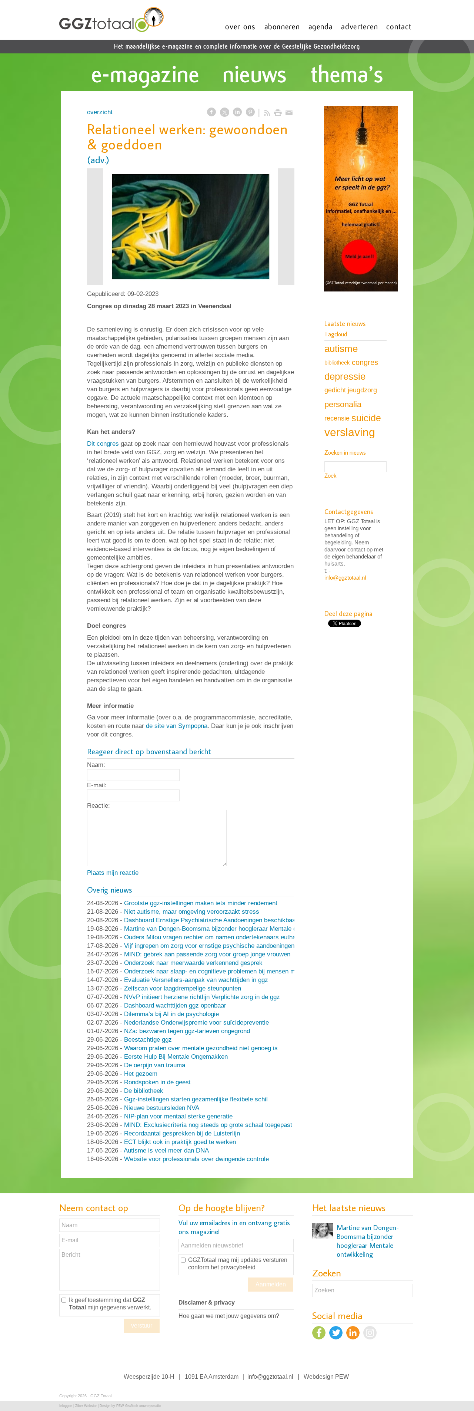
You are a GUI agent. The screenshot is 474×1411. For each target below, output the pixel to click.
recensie (337, 418)
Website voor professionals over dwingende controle (196, 1159)
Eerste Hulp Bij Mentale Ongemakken (176, 1056)
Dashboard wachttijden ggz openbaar (175, 1005)
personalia (342, 404)
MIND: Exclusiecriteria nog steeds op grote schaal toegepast (208, 1124)
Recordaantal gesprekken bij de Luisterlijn (182, 1133)
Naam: (96, 764)
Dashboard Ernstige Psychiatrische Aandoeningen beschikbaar (211, 920)
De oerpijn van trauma (154, 1065)
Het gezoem (140, 1073)
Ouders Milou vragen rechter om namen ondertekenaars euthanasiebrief (223, 937)
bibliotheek (337, 362)
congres (365, 362)
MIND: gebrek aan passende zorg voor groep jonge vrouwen (207, 954)
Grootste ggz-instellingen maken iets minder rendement (200, 903)
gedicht (335, 390)
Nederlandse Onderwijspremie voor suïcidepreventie (196, 1022)
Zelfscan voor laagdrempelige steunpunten (182, 988)
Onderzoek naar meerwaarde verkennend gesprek (193, 962)
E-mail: (97, 785)
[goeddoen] (190, 226)
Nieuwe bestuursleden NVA (161, 1107)
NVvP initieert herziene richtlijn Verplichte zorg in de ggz (202, 996)
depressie (344, 376)
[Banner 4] (361, 199)
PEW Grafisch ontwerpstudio (138, 1406)
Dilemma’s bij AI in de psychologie (171, 1014)
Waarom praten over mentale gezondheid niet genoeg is (201, 1048)
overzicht (100, 112)
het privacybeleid (233, 1267)
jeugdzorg (362, 390)
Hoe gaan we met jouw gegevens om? (228, 1316)
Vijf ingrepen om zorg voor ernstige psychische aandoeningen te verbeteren (228, 945)
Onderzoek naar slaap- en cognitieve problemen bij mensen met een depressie (232, 971)
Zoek (330, 475)
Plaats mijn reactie (112, 872)
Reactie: (98, 805)
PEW (342, 1377)
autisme (341, 348)
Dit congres (103, 443)
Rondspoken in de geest (157, 1082)
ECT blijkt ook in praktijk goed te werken (180, 1141)
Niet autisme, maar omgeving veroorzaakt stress (191, 911)
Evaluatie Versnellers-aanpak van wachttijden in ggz (196, 979)
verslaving (349, 432)
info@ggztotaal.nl (345, 577)
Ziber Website (86, 1406)
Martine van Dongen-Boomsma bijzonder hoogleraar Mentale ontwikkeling (225, 928)
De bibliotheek (143, 1090)
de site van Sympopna (176, 725)
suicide (366, 418)
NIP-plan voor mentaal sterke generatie (178, 1116)
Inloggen (65, 1406)
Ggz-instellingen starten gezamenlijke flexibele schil (196, 1099)
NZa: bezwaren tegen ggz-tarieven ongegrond (187, 1031)
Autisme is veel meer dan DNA (166, 1150)
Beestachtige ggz (148, 1039)
